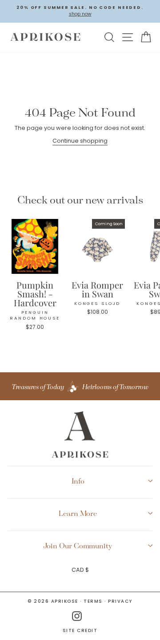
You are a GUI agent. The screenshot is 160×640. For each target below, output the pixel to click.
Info (78, 481)
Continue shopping (80, 141)
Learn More (78, 513)
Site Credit (80, 631)
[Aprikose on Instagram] (77, 616)
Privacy (120, 601)
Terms (93, 601)
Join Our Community (77, 545)
